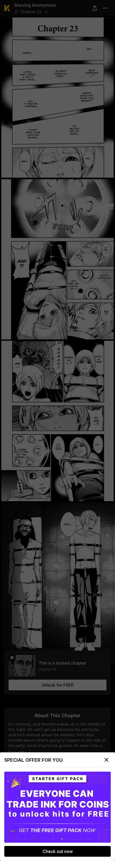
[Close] (106, 760)
